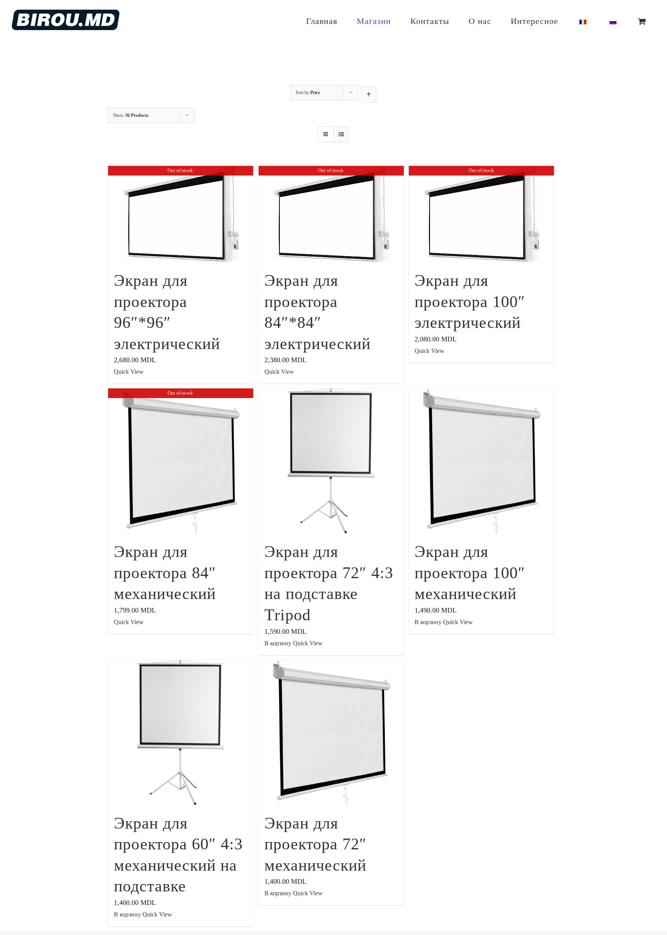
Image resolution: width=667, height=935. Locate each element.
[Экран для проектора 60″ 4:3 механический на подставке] (180, 732)
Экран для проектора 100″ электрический (470, 301)
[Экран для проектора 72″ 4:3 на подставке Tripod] (331, 460)
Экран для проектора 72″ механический (315, 844)
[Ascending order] (368, 95)
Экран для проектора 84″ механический (165, 573)
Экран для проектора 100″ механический (470, 573)
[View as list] (341, 134)
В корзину (277, 643)
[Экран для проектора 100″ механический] (481, 460)
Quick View (129, 371)
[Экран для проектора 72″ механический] (331, 732)
